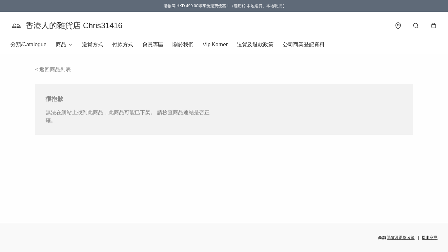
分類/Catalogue (28, 44)
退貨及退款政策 (255, 44)
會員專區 (152, 44)
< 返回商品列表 (53, 69)
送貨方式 (92, 44)
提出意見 (430, 237)
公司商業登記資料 (304, 44)
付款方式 (122, 44)
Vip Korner (215, 44)
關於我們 (183, 44)
